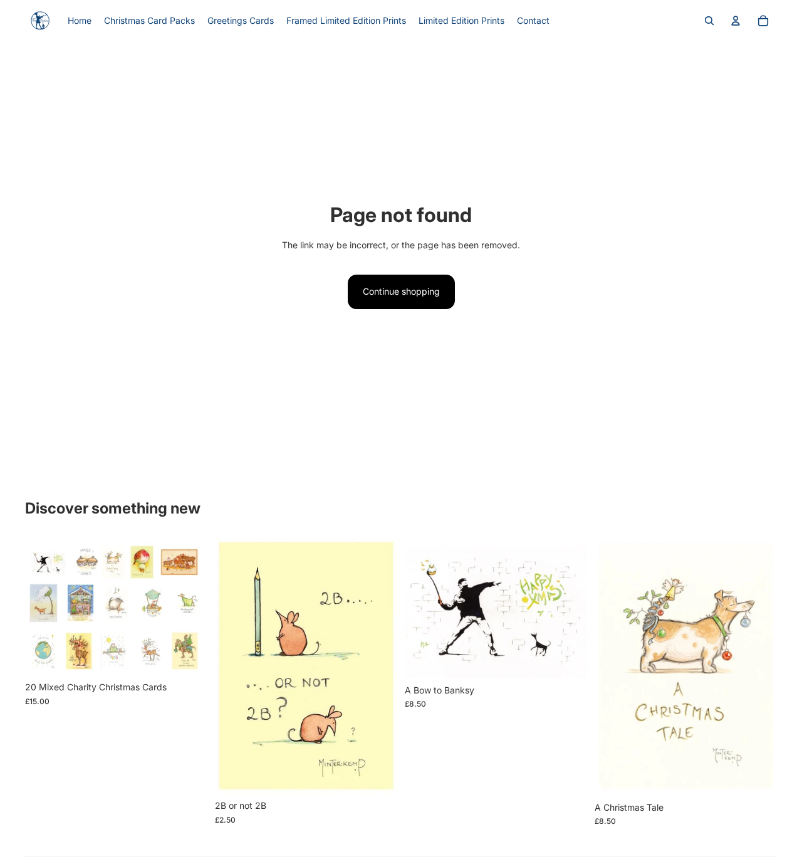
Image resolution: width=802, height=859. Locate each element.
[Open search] (709, 20)
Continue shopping (401, 291)
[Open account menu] (735, 20)
